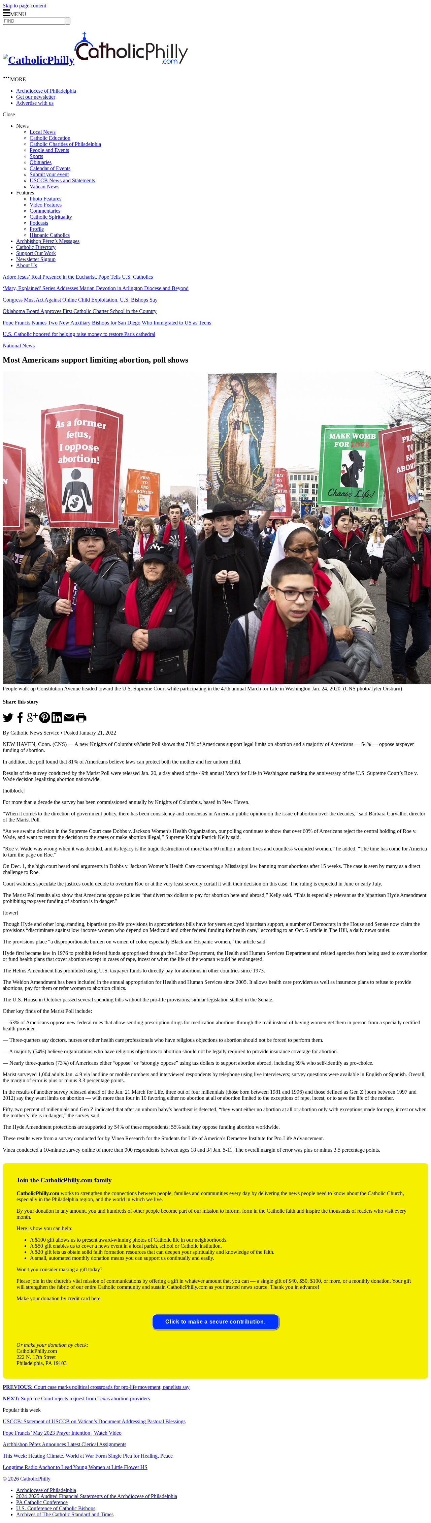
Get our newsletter (35, 97)
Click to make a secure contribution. (215, 1322)
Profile (37, 229)
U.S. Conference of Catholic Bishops (55, 1508)
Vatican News (44, 186)
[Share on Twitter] (8, 721)
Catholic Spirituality (51, 217)
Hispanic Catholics (50, 235)
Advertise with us (35, 103)
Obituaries (41, 162)
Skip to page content (24, 5)
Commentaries (45, 211)
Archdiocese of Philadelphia (46, 91)
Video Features (46, 205)
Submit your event (49, 174)
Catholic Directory (36, 247)
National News (19, 345)
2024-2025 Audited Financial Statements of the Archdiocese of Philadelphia (96, 1496)
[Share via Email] (69, 721)
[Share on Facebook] (20, 721)
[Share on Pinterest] (44, 721)
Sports (36, 156)
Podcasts (39, 223)
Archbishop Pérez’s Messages (47, 241)
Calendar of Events (50, 168)
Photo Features (45, 198)
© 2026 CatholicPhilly (27, 1479)
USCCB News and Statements (62, 180)
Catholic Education (50, 138)
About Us (26, 265)
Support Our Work (36, 253)
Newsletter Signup (36, 259)
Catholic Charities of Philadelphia (65, 144)
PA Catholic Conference (42, 1502)
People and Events (49, 150)
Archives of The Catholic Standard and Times (64, 1514)
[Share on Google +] (32, 721)
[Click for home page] (95, 60)
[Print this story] (81, 721)
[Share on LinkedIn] (57, 721)
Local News (43, 132)
